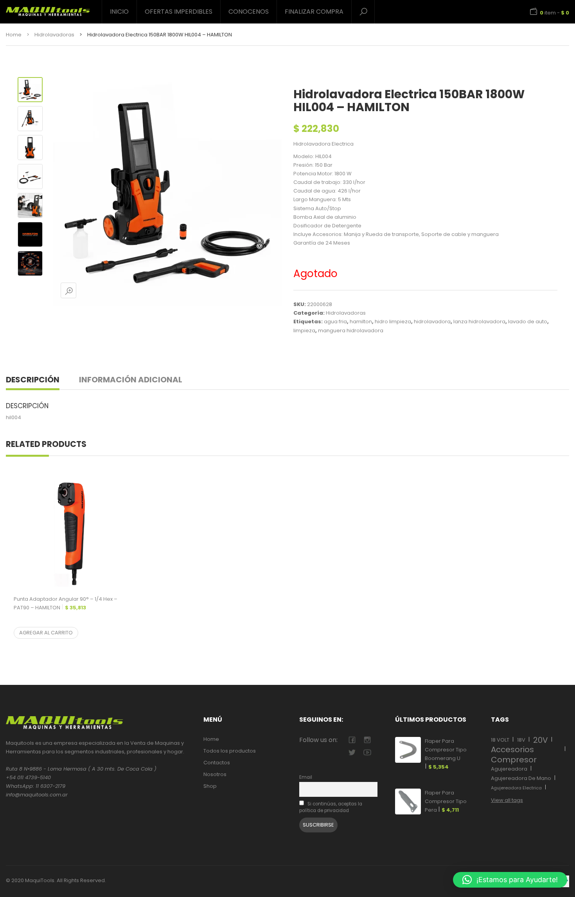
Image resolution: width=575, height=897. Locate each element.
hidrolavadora (432, 321)
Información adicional (130, 379)
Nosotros (214, 774)
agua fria (335, 321)
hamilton (361, 321)
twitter (352, 752)
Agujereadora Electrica (516, 788)
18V (521, 740)
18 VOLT (500, 740)
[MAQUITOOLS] (48, 8)
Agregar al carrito (46, 632)
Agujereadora (509, 769)
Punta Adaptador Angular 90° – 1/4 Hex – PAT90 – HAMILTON (65, 603)
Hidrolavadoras (54, 34)
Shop (210, 786)
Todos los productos (229, 751)
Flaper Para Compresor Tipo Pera (446, 801)
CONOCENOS (248, 11)
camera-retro (367, 740)
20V (540, 740)
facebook (352, 740)
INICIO (119, 11)
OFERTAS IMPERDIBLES (178, 11)
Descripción (32, 379)
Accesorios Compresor (514, 754)
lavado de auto (527, 321)
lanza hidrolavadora (479, 321)
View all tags (507, 800)
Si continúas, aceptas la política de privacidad (330, 807)
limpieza (304, 330)
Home (14, 34)
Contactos (216, 762)
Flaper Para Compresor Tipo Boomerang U (446, 754)
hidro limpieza (393, 321)
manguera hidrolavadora (350, 330)
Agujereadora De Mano (521, 778)
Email (305, 777)
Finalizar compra (314, 11)
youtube (367, 752)
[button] (510, 880)
